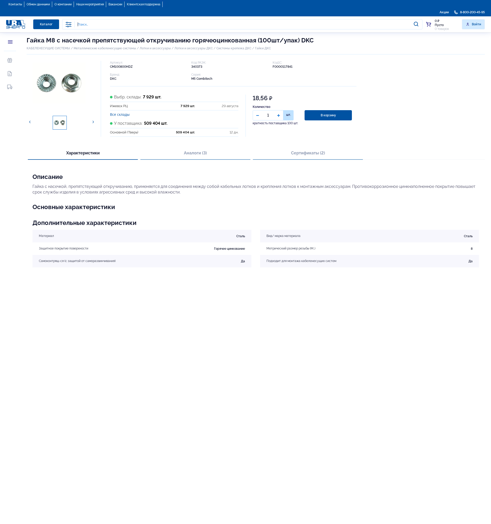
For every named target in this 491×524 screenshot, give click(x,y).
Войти (476, 24)
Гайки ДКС (263, 48)
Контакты (15, 4)
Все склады (120, 114)
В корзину (328, 115)
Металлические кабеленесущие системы (105, 48)
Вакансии (115, 4)
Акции (444, 12)
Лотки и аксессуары (155, 48)
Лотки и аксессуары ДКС (193, 48)
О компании (63, 4)
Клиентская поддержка (143, 4)
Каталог (46, 24)
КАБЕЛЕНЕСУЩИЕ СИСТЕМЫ (48, 48)
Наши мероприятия (90, 4)
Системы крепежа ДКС (233, 48)
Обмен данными (38, 4)
